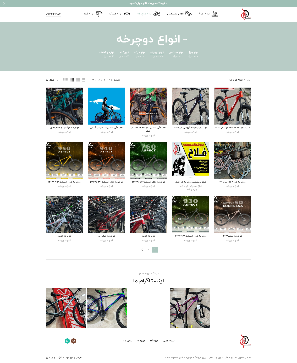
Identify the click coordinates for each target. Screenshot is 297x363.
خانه (248, 80)
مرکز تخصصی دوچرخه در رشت (190, 182)
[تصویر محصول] (232, 106)
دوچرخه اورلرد (148, 236)
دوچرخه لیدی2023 (232, 236)
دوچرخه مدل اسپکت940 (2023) (106, 182)
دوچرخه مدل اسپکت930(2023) (190, 236)
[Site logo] (246, 14)
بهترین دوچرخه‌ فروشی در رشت (190, 127)
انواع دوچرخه (232, 132)
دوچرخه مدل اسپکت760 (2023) (148, 182)
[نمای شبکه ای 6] (65, 80)
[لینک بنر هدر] (153, 3)
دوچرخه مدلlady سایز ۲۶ (232, 182)
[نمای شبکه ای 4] (78, 80)
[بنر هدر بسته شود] (4, 3)
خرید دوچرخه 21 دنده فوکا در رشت (232, 127)
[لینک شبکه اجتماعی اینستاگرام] (73, 341)
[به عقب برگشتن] (184, 39)
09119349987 (53, 14)
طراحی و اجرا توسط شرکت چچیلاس (64, 357)
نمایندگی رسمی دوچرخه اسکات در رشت (148, 129)
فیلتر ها (50, 80)
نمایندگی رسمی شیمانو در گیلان (106, 127)
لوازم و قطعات (190, 189)
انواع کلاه (184, 186)
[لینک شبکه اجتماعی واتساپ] (67, 341)
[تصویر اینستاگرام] (231, 308)
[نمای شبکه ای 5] (72, 80)
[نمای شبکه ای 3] (83, 80)
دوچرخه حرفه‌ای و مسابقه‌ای (64, 127)
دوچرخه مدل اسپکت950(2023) (64, 182)
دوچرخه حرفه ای (106, 236)
